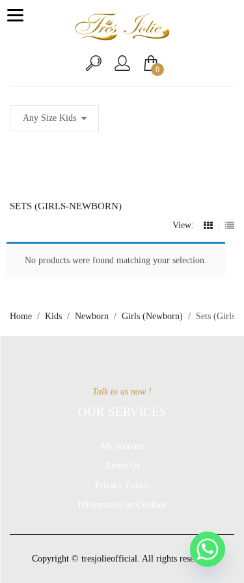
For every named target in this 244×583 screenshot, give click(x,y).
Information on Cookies (122, 505)
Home (21, 316)
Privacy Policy (122, 485)
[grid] (208, 225)
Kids (53, 316)
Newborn (92, 316)
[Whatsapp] (207, 549)
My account (122, 446)
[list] (229, 225)
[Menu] (16, 15)
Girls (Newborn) (152, 316)
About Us (122, 466)
